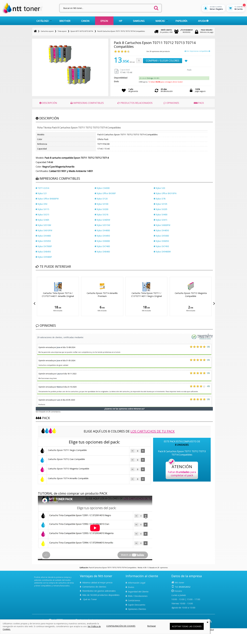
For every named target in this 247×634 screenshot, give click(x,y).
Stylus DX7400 (103, 246)
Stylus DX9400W (163, 251)
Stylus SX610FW (44, 230)
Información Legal (136, 582)
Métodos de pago (206, 31)
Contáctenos (134, 600)
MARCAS (160, 20)
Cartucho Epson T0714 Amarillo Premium (102, 294)
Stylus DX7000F (44, 246)
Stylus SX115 (43, 209)
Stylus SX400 (161, 214)
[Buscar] (156, 7)
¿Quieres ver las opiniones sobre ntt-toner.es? (124, 408)
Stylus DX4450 (103, 235)
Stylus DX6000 (103, 241)
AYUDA (202, 20)
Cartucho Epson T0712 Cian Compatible (66, 459)
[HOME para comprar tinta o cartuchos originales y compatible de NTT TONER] (22, 13)
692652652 (186, 31)
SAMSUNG (139, 20)
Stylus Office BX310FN (165, 193)
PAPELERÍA (181, 20)
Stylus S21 (42, 193)
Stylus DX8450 (44, 251)
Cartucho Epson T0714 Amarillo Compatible (68, 478)
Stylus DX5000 (162, 235)
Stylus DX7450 (162, 246)
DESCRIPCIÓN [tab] (49, 102)
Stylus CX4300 (102, 188)
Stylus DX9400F (44, 257)
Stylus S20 (160, 188)
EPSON (104, 20)
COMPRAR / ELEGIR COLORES (162, 60)
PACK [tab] (201, 102)
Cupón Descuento (136, 604)
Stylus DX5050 (44, 241)
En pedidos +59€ (166, 31)
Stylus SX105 (161, 204)
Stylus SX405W (103, 219)
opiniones (164, 567)
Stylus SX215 (43, 214)
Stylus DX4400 (44, 235)
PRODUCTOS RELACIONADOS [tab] (136, 102)
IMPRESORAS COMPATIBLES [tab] (88, 102)
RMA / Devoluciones (138, 595)
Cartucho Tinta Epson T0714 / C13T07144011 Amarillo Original (58, 294)
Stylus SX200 (102, 209)
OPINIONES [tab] (172, 102)
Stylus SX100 (102, 204)
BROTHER (64, 20)
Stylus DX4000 (103, 230)
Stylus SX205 (161, 209)
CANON (85, 20)
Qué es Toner (90, 599)
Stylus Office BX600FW (48, 198)
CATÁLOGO (42, 20)
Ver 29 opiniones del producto (158, 51)
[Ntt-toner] (35, 31)
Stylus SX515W (103, 225)
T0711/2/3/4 (43, 188)
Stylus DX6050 (162, 241)
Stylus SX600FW (162, 225)
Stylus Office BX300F (106, 193)
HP (120, 20)
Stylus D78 (160, 198)
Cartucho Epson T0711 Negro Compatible (67, 450)
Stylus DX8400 (103, 251)
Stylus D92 (42, 204)
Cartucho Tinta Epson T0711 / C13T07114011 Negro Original (146, 294)
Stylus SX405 (43, 219)
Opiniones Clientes (137, 609)
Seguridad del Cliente (138, 591)
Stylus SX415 (161, 219)
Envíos (131, 587)
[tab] (174, 78)
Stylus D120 (101, 198)
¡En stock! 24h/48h (149, 78)
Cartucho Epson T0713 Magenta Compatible (191, 294)
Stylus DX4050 (162, 230)
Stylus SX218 (102, 214)
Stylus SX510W (44, 225)
